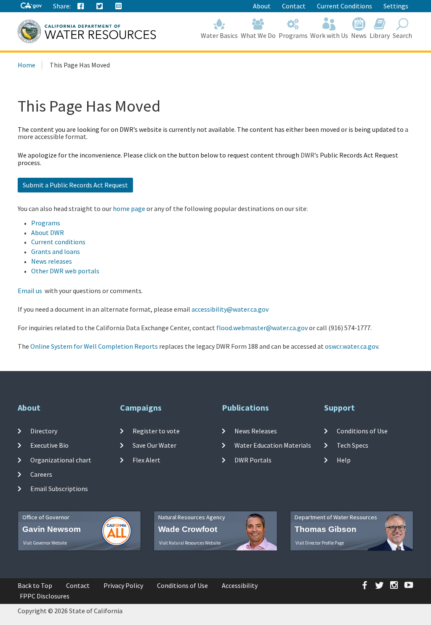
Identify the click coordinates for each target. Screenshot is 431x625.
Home (26, 65)
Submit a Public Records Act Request (75, 185)
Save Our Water (154, 445)
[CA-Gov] (31, 6)
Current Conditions (344, 6)
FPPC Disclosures (44, 596)
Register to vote (156, 431)
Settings (395, 6)
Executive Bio (49, 445)
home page (129, 208)
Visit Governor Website (45, 543)
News (359, 35)
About (262, 6)
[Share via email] (118, 6)
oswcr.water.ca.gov (351, 346)
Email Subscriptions (59, 488)
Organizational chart (60, 459)
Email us (30, 290)
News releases (51, 261)
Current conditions (58, 242)
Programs (293, 35)
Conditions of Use (362, 431)
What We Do (258, 35)
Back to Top (35, 585)
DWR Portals (252, 459)
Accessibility (240, 585)
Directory (43, 431)
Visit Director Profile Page (319, 543)
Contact (294, 6)
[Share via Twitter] (100, 6)
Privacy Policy (123, 585)
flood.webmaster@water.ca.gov (262, 327)
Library (380, 35)
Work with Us (329, 35)
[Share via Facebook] (81, 6)
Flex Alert (146, 459)
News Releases (255, 431)
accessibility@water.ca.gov (230, 309)
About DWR (47, 232)
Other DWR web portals (65, 271)
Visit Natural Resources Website (190, 543)
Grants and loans (55, 251)
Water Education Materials (272, 445)
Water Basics (219, 35)
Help (344, 459)
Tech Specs (352, 445)
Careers (41, 474)
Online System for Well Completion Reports (94, 346)
